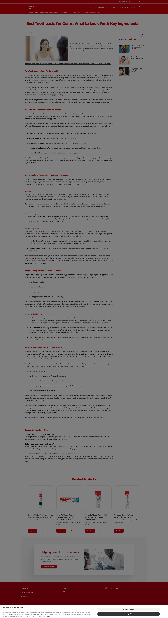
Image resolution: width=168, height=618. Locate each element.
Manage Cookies (128, 609)
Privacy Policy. (46, 616)
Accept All (128, 614)
